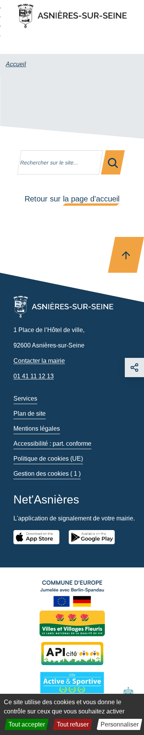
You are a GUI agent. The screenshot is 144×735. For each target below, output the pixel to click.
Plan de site (29, 413)
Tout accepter (26, 724)
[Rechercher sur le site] (113, 162)
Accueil (16, 64)
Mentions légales (36, 428)
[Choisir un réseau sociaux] (134, 367)
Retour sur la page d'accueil (72, 199)
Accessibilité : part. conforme (52, 443)
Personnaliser (120, 724)
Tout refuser (73, 724)
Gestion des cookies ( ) (47, 474)
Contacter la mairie (39, 360)
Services (25, 398)
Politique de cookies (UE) (48, 458)
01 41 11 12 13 (33, 376)
